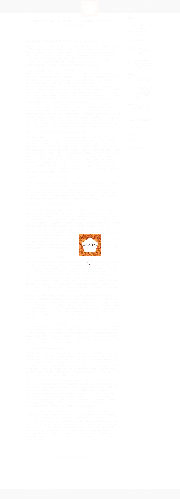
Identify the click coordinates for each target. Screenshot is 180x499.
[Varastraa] (90, 245)
